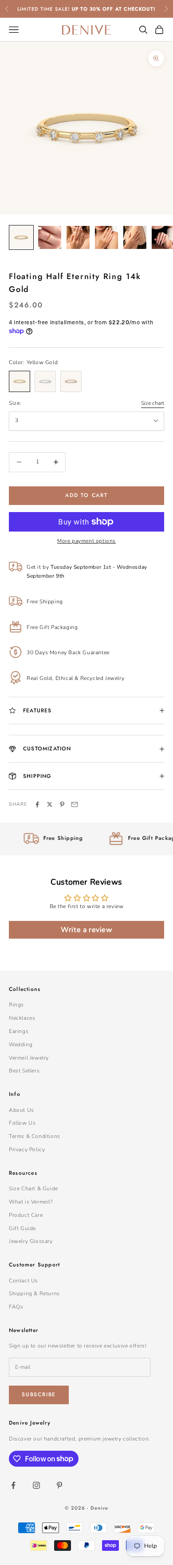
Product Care (26, 1215)
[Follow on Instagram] (36, 1485)
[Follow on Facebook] (13, 1485)
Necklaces (22, 1017)
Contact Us (23, 1280)
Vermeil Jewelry (29, 1057)
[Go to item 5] (134, 237)
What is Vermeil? (31, 1201)
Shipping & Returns (34, 1293)
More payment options (86, 540)
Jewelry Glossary (31, 1241)
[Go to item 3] (78, 237)
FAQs (16, 1306)
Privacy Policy (27, 1149)
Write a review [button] (86, 930)
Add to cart (86, 495)
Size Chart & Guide (33, 1188)
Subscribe (39, 1394)
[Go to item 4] (106, 237)
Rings (16, 1004)
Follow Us (22, 1122)
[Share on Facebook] (37, 804)
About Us (21, 1110)
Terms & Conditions (34, 1136)
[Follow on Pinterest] (59, 1485)
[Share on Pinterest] (62, 804)
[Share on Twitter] (49, 804)
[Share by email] (74, 804)
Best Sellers (24, 1070)
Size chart (152, 403)
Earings (18, 1031)
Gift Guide (22, 1228)
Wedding (20, 1044)
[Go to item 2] (49, 237)
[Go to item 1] (21, 237)
